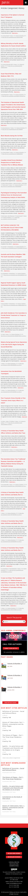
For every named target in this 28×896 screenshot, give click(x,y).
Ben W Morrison (11, 216)
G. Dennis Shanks (5, 35)
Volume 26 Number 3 (11, 540)
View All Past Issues (10, 702)
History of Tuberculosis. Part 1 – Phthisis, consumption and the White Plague (13, 724)
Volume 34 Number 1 (20, 152)
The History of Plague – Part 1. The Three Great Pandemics (12, 778)
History (11, 35)
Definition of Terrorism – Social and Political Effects (13, 769)
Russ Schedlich (5, 303)
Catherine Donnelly (17, 183)
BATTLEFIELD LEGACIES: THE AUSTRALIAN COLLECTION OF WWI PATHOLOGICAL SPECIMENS (12, 227)
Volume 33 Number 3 (20, 94)
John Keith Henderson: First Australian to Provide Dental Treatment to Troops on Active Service (14, 315)
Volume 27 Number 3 (20, 449)
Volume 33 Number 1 (7, 217)
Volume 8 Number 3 (20, 246)
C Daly (3, 334)
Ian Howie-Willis (5, 484)
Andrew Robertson (6, 128)
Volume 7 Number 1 (22, 303)
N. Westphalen (5, 273)
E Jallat (7, 421)
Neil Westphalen (5, 94)
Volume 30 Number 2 (11, 363)
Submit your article (11, 648)
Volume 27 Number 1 (19, 484)
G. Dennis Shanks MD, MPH (7, 64)
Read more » (15, 33)
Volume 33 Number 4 (20, 35)
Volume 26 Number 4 (11, 513)
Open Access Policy (14, 863)
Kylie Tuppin (4, 216)
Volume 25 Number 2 (11, 608)
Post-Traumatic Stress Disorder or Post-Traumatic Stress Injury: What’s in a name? (13, 400)
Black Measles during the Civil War (12, 136)
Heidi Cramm (5, 185)
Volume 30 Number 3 (15, 334)
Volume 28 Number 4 (11, 390)
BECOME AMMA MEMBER (14, 853)
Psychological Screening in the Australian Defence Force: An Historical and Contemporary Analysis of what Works (14, 195)
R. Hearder (4, 246)
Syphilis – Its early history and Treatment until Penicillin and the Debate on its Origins (12, 748)
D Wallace (12, 421)
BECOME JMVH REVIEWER (14, 857)
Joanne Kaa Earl (19, 216)
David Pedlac (24, 183)
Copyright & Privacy (14, 865)
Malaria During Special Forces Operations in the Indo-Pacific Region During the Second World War (14, 344)
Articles (9, 246)
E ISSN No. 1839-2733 (14, 862)
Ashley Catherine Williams (7, 183)
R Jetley (3, 421)
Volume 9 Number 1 (22, 273)
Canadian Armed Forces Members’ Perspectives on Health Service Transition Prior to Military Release (12, 162)
